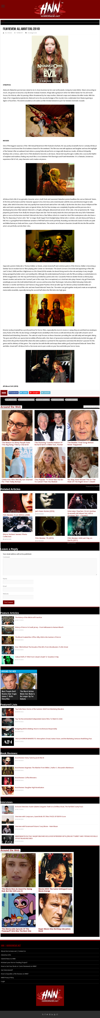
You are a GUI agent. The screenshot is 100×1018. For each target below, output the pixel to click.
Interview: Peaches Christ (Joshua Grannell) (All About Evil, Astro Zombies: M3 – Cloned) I (82, 513)
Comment (6, 557)
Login (3, 981)
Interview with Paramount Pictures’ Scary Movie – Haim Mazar (36, 826)
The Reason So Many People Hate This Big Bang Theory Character (16, 443)
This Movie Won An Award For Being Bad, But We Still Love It (17, 890)
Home (2, 21)
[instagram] (57, 1014)
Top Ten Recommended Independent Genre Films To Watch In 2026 (38, 719)
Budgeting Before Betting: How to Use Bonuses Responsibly (36, 729)
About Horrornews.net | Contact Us (13, 951)
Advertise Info (6, 955)
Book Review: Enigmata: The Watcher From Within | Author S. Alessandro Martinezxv (44, 768)
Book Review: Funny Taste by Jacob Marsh (29, 758)
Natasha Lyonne (57, 400)
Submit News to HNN (8, 959)
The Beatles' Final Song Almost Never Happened (80, 443)
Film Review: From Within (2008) (16, 515)
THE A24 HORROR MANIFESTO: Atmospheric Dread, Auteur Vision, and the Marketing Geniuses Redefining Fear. (53, 739)
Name (5, 579)
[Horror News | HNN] (50, 9)
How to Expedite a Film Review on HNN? (15, 974)
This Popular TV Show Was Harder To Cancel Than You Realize (49, 481)
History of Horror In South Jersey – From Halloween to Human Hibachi (39, 627)
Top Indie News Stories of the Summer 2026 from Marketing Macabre (39, 709)
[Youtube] (55, 1014)
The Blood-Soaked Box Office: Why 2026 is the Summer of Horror (38, 637)
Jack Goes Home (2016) (44, 511)
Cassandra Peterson (26, 400)
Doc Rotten (8, 33)
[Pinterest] (50, 1014)
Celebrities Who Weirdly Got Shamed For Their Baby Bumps (17, 481)
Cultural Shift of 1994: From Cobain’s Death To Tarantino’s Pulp (37, 657)
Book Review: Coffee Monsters (26, 778)
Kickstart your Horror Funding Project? (14, 962)
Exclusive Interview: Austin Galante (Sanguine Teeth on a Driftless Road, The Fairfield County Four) (49, 807)
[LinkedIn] (52, 1014)
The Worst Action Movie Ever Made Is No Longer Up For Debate (27, 695)
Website (6, 594)
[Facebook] (45, 1014)
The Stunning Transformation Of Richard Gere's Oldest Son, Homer (49, 443)
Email (5, 586)
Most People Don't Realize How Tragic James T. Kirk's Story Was (9, 695)
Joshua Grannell (43, 400)
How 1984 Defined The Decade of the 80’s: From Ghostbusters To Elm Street (41, 647)
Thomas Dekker (71, 400)
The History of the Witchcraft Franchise (28, 617)
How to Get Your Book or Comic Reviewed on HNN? (19, 966)
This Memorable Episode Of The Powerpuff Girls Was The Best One (16, 930)
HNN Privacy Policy (7, 978)
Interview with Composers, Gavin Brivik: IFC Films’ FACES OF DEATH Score (40, 816)
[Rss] (43, 1014)
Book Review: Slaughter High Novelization (29, 787)
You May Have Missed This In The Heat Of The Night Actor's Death (81, 481)
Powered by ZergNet (93, 486)
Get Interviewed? (7, 970)
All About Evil (11, 400)
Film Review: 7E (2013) (44, 538)
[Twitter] (47, 1014)
